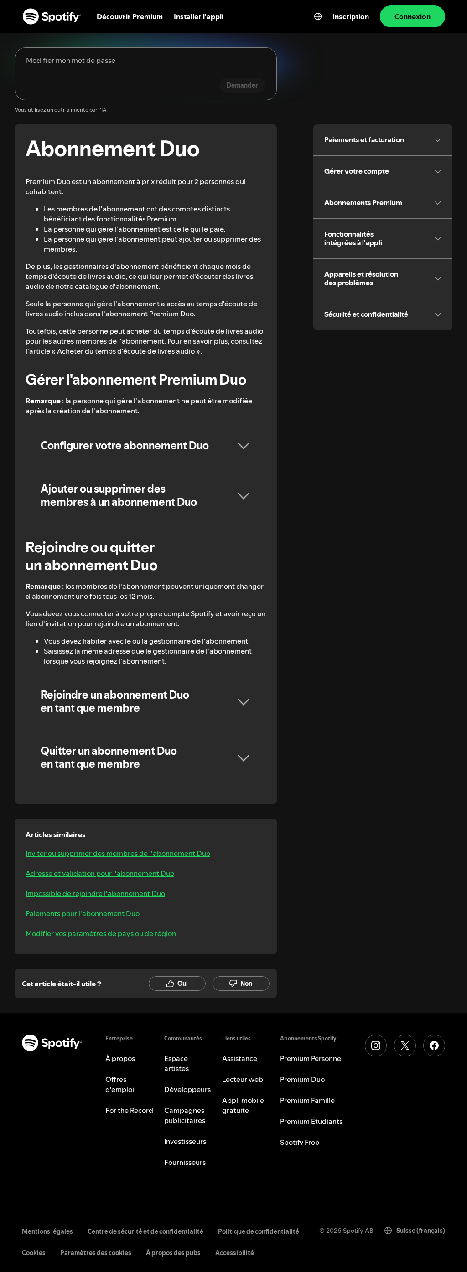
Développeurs (187, 1089)
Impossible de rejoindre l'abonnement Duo (95, 893)
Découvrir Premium (130, 16)
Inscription (350, 16)
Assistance (239, 1058)
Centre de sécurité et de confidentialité (145, 1231)
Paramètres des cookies (95, 1252)
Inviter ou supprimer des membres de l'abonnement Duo (118, 853)
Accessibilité (234, 1252)
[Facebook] (434, 1045)
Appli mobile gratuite (243, 1105)
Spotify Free (299, 1142)
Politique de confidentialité (258, 1231)
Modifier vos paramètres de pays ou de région (101, 933)
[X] (405, 1045)
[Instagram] (376, 1045)
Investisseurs (185, 1141)
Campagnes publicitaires (184, 1115)
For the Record (129, 1110)
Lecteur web (242, 1079)
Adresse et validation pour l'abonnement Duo (100, 873)
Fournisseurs (185, 1162)
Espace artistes (176, 1063)
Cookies (34, 1252)
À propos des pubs (173, 1252)
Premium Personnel (311, 1058)
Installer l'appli (198, 16)
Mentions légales (47, 1231)
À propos (120, 1058)
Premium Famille (307, 1100)
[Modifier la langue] (318, 16)
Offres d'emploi (119, 1084)
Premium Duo (302, 1079)
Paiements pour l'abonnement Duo (83, 913)
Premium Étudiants (311, 1121)
